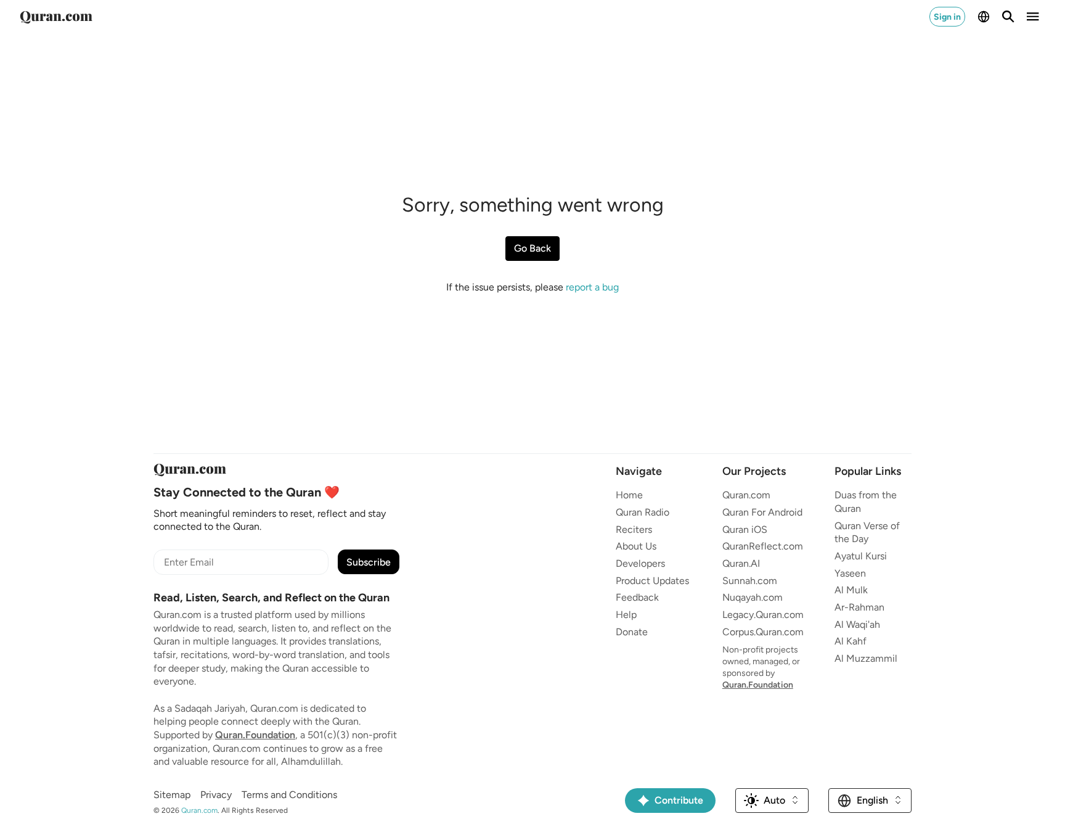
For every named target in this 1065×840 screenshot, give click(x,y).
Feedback (637, 597)
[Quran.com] (56, 16)
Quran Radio (642, 512)
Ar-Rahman (859, 607)
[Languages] (983, 16)
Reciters (634, 529)
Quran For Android (762, 512)
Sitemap (171, 795)
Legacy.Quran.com (763, 614)
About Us (636, 546)
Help (626, 614)
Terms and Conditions (289, 795)
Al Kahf (850, 641)
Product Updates (652, 581)
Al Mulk (851, 590)
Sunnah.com (749, 581)
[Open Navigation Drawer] (1033, 16)
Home (629, 495)
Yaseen (850, 573)
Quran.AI (741, 563)
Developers (640, 563)
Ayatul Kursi (860, 556)
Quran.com (746, 495)
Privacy (216, 795)
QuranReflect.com (762, 546)
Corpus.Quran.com (763, 632)
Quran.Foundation (255, 735)
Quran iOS (744, 529)
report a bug (592, 287)
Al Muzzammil (865, 658)
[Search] (1008, 16)
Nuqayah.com (752, 597)
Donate (632, 632)
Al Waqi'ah (857, 624)
